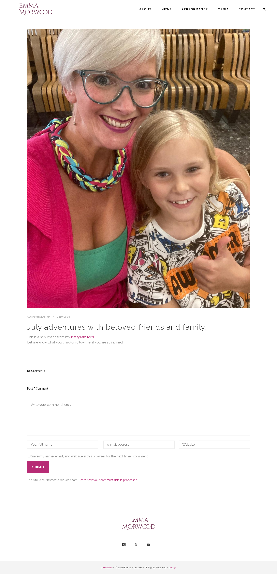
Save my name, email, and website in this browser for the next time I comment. (89, 456)
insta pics (64, 317)
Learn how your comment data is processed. (108, 480)
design (172, 567)
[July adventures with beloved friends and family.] (138, 168)
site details (107, 567)
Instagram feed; (82, 337)
